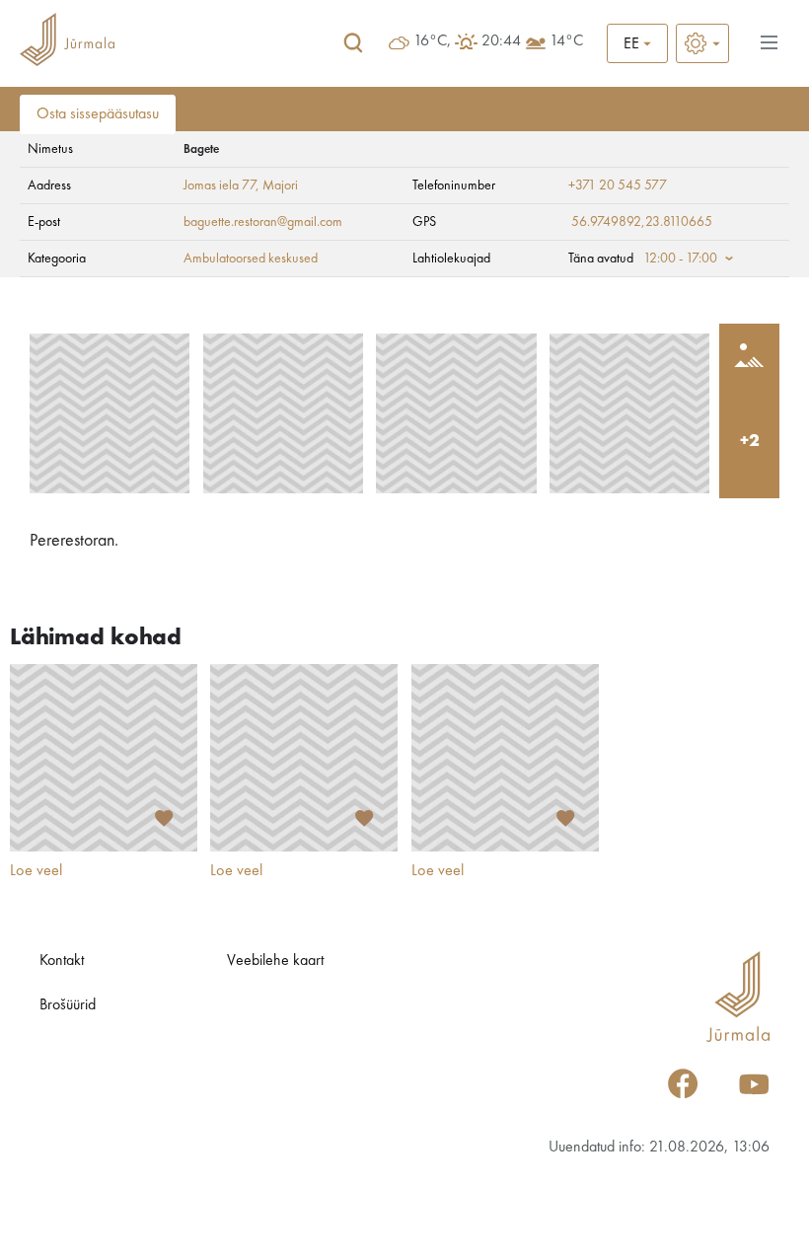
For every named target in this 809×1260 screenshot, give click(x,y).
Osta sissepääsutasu (98, 114)
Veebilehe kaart (275, 961)
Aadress (49, 185)
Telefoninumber (453, 185)
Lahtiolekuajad (451, 258)
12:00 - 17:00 (680, 258)
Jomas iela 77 (220, 185)
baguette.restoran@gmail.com (263, 222)
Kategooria (57, 258)
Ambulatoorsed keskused (251, 258)
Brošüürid (67, 1005)
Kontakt (61, 961)
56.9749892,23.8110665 (641, 222)
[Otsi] (353, 43)
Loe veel (36, 871)
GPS (424, 222)
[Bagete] (109, 413)
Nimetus (50, 149)
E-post (44, 222)
